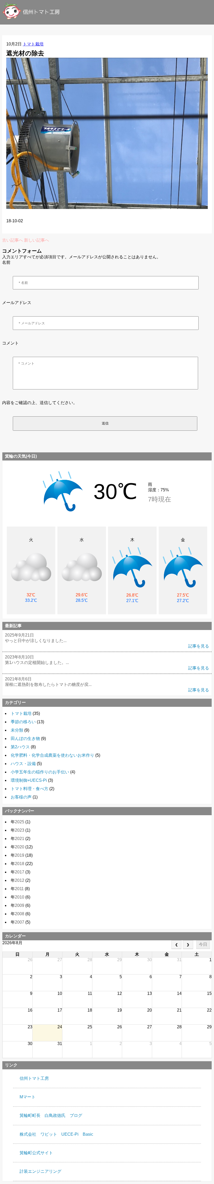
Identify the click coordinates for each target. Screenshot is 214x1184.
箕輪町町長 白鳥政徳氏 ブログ (51, 1115)
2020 (19, 847)
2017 (19, 872)
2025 (19, 822)
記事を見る (198, 646)
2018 (19, 863)
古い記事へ (12, 240)
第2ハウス (20, 747)
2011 (19, 888)
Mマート (27, 1097)
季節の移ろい (23, 722)
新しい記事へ (36, 240)
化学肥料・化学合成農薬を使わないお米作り (52, 755)
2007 (19, 922)
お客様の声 (21, 797)
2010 (19, 897)
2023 (19, 830)
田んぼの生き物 (25, 738)
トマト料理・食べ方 (29, 788)
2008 (19, 914)
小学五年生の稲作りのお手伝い (40, 772)
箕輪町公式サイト (36, 1153)
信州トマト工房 (34, 1078)
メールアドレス (16, 302)
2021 (19, 838)
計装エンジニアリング (40, 1171)
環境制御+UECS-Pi (29, 780)
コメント (10, 343)
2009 (19, 905)
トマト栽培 (33, 44)
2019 (19, 855)
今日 (203, 944)
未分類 (17, 730)
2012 (19, 880)
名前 (6, 262)
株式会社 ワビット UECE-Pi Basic (56, 1134)
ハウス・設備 (23, 763)
